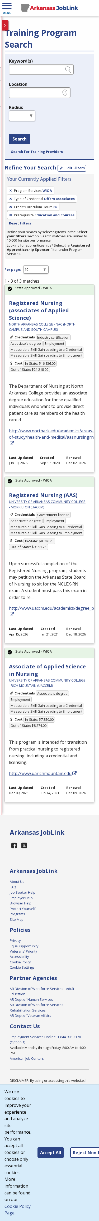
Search (19, 139)
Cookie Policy (20, 962)
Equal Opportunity (24, 946)
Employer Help (21, 897)
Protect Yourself (22, 908)
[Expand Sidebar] (5, 25)
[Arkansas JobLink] (49, 8)
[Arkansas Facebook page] (14, 845)
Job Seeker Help (22, 892)
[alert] (49, 289)
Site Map (16, 919)
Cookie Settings (22, 967)
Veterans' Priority (23, 951)
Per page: (12, 269)
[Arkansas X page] (24, 845)
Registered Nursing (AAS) (43, 495)
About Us (17, 881)
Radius (16, 107)
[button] (7, 8)
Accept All (50, 1152)
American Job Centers (27, 1058)
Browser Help (20, 903)
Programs (17, 914)
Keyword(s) (21, 61)
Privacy (15, 940)
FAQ (13, 887)
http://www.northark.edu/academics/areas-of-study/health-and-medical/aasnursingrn (51, 434)
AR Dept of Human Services (31, 999)
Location (18, 84)
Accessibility (19, 956)
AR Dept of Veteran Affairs (30, 1015)
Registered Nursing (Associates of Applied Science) (39, 310)
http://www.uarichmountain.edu (40, 773)
